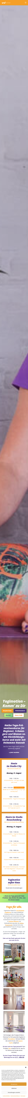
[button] (26, 1067)
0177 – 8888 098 (19, 1057)
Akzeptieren (14, 1084)
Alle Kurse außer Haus (14, 885)
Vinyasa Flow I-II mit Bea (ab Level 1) (14, 859)
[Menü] (25, 2)
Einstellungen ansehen (14, 1092)
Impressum (23, 1095)
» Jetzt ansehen (14, 752)
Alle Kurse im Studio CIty (14, 768)
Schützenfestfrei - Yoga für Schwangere (14, 799)
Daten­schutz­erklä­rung (15, 1095)
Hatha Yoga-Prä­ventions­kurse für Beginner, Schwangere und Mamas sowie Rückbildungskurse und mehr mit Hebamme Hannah (14, 734)
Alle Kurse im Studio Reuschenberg (14, 822)
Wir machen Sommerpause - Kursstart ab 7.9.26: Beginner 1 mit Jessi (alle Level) (14, 868)
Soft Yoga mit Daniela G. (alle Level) (14, 852)
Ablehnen (14, 1088)
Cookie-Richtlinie (6, 1095)
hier (10, 1048)
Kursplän (11, 1039)
